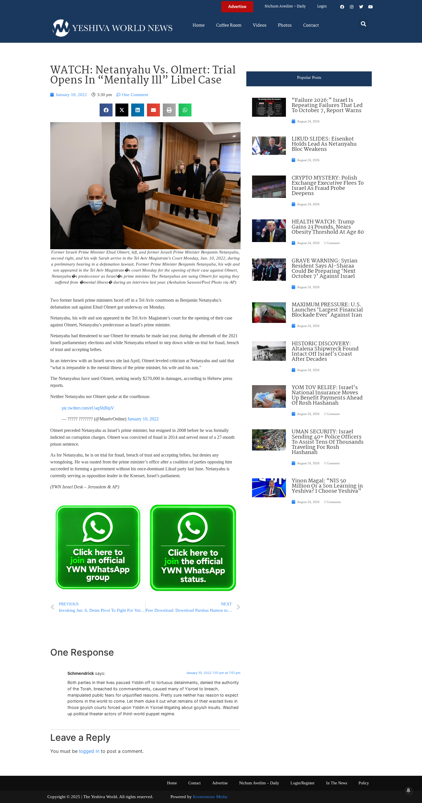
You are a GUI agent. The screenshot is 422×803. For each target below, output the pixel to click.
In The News (336, 783)
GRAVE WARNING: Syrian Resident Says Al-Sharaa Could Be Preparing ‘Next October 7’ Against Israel (324, 269)
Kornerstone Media (210, 796)
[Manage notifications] (408, 790)
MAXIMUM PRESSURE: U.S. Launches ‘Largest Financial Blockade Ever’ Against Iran (327, 310)
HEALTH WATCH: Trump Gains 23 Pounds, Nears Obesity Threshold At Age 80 (328, 227)
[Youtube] (371, 7)
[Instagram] (352, 7)
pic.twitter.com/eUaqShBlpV (88, 408)
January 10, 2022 (143, 418)
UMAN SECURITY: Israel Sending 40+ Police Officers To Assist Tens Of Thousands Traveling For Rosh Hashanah (327, 442)
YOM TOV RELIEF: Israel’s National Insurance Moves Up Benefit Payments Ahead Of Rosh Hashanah (327, 395)
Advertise (220, 783)
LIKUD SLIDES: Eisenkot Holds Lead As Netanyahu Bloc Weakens (324, 144)
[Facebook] (342, 7)
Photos (285, 25)
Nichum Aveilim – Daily (285, 6)
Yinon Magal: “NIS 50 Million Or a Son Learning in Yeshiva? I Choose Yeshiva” (327, 486)
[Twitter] (361, 7)
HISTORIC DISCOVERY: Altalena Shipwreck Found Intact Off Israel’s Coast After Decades (325, 352)
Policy (364, 783)
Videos (259, 25)
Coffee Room (228, 25)
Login (322, 6)
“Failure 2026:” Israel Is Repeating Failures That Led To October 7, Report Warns (327, 105)
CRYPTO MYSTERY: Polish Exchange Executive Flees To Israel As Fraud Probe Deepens (328, 186)
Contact (311, 25)
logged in (89, 751)
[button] (363, 23)
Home (199, 25)
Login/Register (303, 783)
